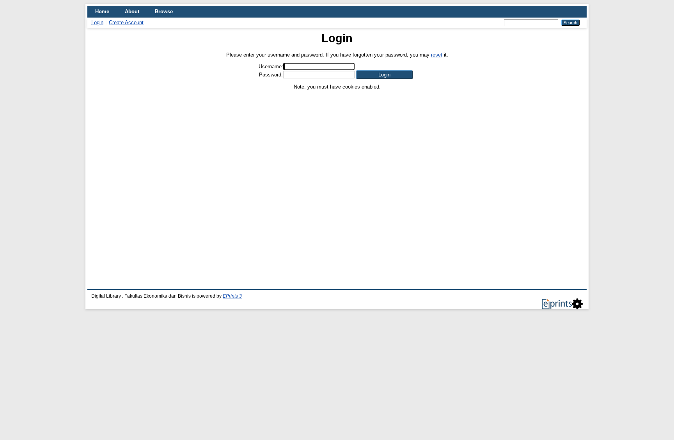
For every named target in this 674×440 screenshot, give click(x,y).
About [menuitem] (132, 11)
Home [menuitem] (102, 11)
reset (436, 55)
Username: (271, 66)
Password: (271, 75)
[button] (384, 74)
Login (97, 22)
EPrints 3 (232, 296)
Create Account (126, 22)
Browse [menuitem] (164, 11)
